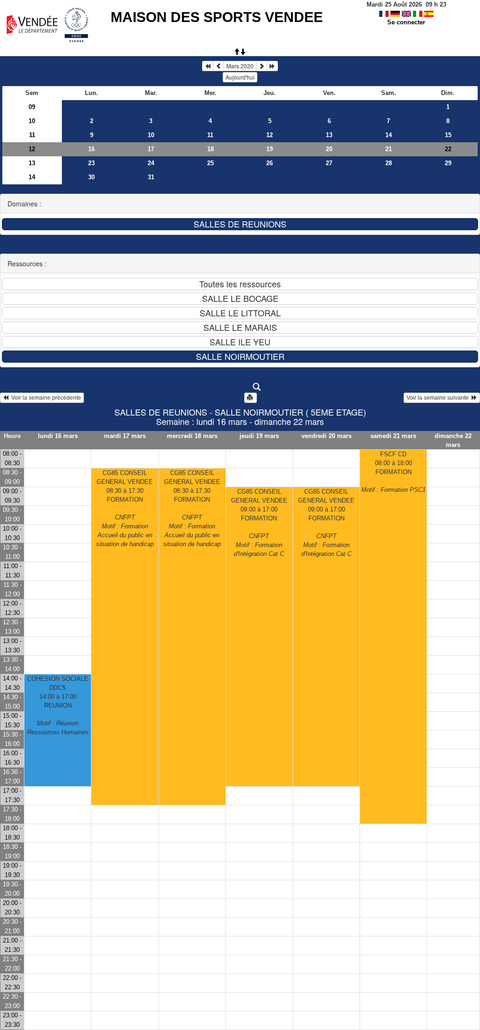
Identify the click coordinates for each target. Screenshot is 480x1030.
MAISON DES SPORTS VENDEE (217, 17)
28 (388, 163)
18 (210, 149)
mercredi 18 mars (192, 435)
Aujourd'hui (240, 77)
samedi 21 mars (393, 435)
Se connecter (406, 22)
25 (210, 163)
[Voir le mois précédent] (218, 66)
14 (388, 135)
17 (151, 149)
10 (32, 120)
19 (269, 149)
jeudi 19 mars (259, 435)
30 (91, 177)
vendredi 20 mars (326, 435)
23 (91, 163)
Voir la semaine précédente (44, 397)
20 (329, 149)
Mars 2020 (240, 66)
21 (388, 149)
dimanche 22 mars (453, 440)
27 (329, 163)
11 (32, 135)
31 (151, 177)
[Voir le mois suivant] (261, 66)
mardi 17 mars (125, 435)
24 (151, 163)
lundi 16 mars (58, 435)
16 (91, 149)
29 (448, 163)
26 (269, 163)
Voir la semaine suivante (439, 397)
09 (32, 106)
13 (329, 135)
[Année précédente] (207, 66)
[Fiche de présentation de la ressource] (240, 387)
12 (269, 135)
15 (448, 135)
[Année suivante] (272, 66)
